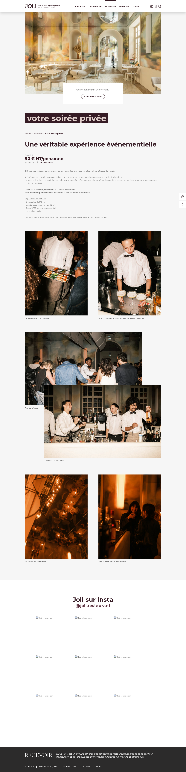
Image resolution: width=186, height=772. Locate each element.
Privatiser (110, 6)
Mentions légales (48, 766)
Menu (135, 6)
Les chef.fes (95, 6)
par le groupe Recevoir (46, 7)
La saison (80, 6)
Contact (29, 766)
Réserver (124, 6)
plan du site (69, 766)
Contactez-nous (93, 96)
